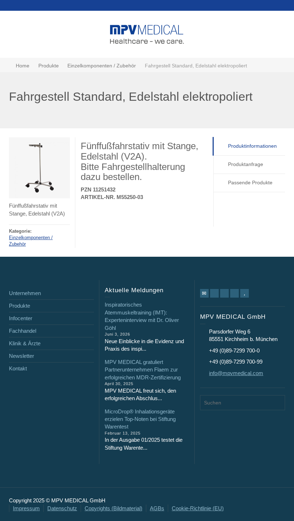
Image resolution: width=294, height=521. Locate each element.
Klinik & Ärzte (25, 343)
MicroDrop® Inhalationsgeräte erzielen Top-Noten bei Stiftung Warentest (140, 419)
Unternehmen (25, 293)
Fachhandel (22, 331)
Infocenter (20, 318)
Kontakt (18, 368)
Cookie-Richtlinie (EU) (198, 508)
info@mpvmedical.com (236, 373)
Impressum (26, 508)
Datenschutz (62, 508)
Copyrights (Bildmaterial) (113, 508)
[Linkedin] (224, 293)
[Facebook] (214, 293)
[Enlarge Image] (39, 167)
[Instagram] (234, 293)
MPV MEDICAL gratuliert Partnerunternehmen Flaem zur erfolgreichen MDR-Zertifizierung (143, 369)
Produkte (19, 306)
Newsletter (21, 356)
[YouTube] (244, 293)
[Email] (204, 293)
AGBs (157, 508)
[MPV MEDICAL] (147, 33)
